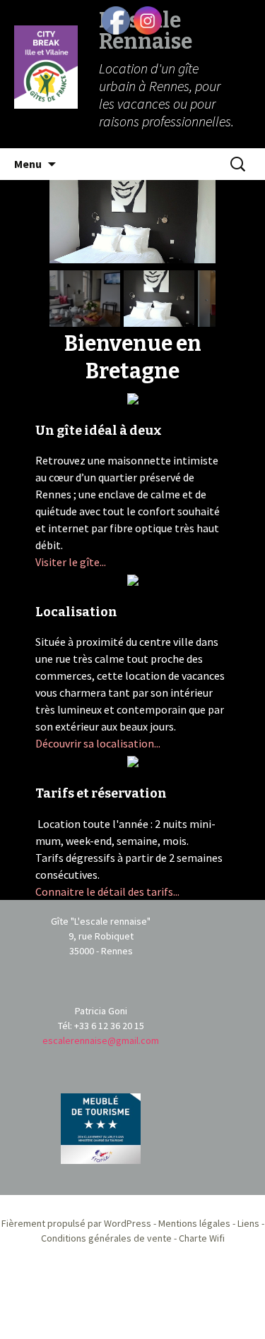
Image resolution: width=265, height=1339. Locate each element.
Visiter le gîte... (70, 562)
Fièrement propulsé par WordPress (76, 1223)
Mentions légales (194, 1223)
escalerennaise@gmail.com (100, 1040)
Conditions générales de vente (106, 1238)
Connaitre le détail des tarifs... (107, 891)
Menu (28, 164)
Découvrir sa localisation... (97, 743)
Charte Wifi (202, 1238)
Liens (248, 1223)
